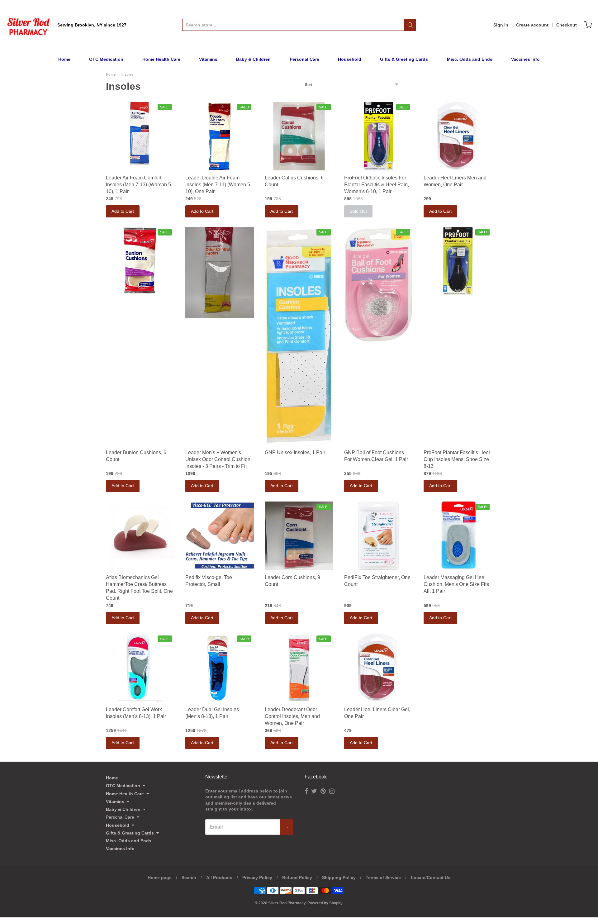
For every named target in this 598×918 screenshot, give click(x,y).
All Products (219, 877)
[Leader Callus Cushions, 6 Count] (299, 136)
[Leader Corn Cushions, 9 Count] (299, 536)
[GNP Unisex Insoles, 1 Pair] (299, 336)
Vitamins (208, 59)
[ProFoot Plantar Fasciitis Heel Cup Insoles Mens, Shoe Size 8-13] (458, 261)
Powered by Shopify (324, 903)
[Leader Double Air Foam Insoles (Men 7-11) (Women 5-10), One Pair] (219, 136)
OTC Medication (106, 59)
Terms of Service (383, 877)
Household (349, 59)
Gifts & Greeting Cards (404, 59)
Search (189, 877)
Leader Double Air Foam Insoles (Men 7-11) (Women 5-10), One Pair (218, 184)
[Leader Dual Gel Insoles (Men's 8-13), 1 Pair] (219, 668)
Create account (532, 24)
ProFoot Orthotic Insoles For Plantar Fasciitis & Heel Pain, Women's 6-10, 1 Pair (376, 184)
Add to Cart (123, 211)
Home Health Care (161, 59)
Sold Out (358, 211)
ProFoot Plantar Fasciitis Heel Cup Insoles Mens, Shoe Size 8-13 (457, 459)
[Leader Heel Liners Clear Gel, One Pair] (378, 668)
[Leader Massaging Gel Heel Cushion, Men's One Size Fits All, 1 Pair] (458, 536)
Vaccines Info (525, 59)
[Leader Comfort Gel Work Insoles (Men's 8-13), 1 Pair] (140, 668)
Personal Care (304, 59)
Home (64, 59)
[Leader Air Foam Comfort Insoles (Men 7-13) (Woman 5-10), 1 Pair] (140, 134)
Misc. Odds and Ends (469, 59)
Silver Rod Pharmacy (287, 903)
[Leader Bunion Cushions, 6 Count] (140, 261)
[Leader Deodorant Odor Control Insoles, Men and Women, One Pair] (299, 668)
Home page (160, 877)
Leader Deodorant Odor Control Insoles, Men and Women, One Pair (292, 716)
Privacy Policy (257, 877)
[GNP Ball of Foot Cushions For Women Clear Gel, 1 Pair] (378, 284)
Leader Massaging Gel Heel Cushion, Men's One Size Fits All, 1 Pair (456, 584)
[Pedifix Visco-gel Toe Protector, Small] (219, 536)
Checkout (566, 24)
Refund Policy (297, 877)
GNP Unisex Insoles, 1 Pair (295, 452)
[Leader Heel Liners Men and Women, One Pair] (458, 136)
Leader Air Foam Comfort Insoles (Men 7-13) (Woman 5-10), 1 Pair (139, 184)
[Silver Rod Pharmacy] (28, 25)
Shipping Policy (339, 877)
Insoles (127, 74)
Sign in (500, 24)
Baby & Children (253, 59)
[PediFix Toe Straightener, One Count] (378, 536)
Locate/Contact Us (430, 877)
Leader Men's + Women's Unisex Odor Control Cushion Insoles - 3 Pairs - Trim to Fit (217, 459)
